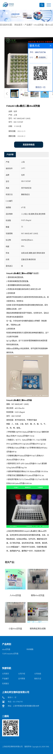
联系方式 (37, 679)
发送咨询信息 (29, 145)
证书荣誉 (21, 679)
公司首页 (5, 674)
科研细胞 (30, 649)
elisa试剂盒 (39, 25)
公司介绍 (21, 674)
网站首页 (18, 25)
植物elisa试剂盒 (37, 595)
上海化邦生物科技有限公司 (12, 747)
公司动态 (37, 674)
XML (47, 747)
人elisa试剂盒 (15, 595)
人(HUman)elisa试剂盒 (10, 654)
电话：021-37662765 (15, 702)
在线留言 (5, 684)
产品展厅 (29, 25)
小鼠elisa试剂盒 (15, 629)
